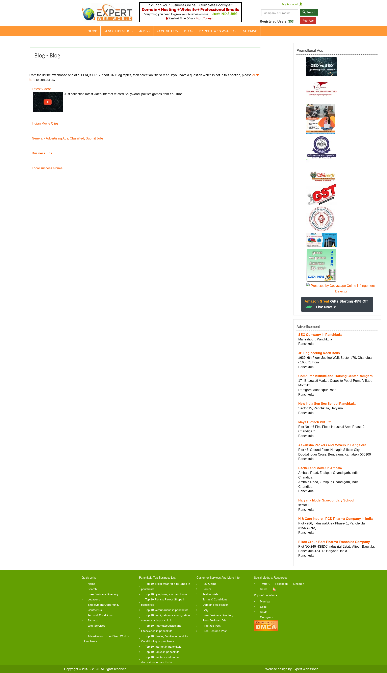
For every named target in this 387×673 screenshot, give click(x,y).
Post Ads (308, 20)
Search (310, 12)
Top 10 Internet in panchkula (163, 646)
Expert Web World (217, 31)
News (263, 589)
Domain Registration (216, 604)
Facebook (281, 583)
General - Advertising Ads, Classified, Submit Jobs (67, 138)
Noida (263, 612)
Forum (207, 589)
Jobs (144, 31)
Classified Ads (117, 31)
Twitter (264, 583)
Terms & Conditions (100, 615)
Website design (276, 669)
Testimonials (210, 594)
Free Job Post (212, 625)
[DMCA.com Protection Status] (266, 625)
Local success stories (47, 168)
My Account (290, 4)
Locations (94, 599)
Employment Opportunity (103, 604)
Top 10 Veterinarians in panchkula (166, 610)
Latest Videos (41, 89)
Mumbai (265, 601)
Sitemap (250, 31)
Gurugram (266, 617)
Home (92, 31)
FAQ (205, 610)
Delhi (263, 606)
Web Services (96, 625)
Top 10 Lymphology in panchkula (166, 594)
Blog (188, 31)
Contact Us (167, 31)
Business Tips (42, 153)
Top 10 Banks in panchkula (162, 651)
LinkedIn (298, 583)
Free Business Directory (103, 594)
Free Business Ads (214, 620)
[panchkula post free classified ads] (107, 13)
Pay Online (209, 583)
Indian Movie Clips (45, 123)
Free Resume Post (215, 630)
